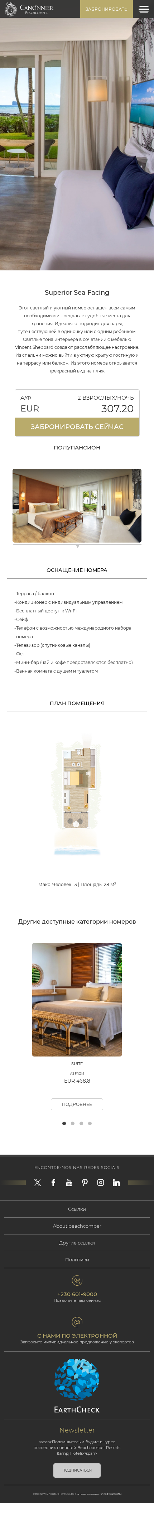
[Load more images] (78, 547)
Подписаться (77, 1470)
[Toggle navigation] (144, 9)
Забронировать (106, 9)
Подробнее (77, 1104)
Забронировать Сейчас (77, 427)
